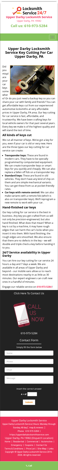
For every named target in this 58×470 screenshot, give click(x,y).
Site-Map (41, 448)
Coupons (29, 445)
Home (7, 441)
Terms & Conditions (13, 448)
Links (51, 448)
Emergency (16, 445)
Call (30, 465)
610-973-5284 (35, 25)
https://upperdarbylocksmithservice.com (29, 434)
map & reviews (36, 427)
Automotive (46, 441)
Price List (30, 448)
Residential (18, 441)
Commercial (32, 441)
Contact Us (41, 445)
